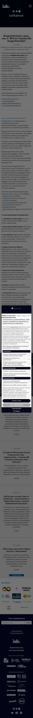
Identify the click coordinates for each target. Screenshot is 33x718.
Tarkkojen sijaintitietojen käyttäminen (15, 371)
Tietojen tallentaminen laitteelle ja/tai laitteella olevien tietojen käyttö (14, 355)
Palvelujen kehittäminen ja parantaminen (11, 358)
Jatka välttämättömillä (16, 405)
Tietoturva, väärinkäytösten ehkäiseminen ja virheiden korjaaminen (15, 381)
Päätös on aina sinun (8, 315)
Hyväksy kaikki (16, 401)
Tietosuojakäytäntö (16, 408)
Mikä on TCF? (26, 316)
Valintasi (18, 316)
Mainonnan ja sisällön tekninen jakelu (15, 385)
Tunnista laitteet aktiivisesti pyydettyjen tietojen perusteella (15, 374)
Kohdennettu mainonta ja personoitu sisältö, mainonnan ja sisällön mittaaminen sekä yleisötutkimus (14, 363)
